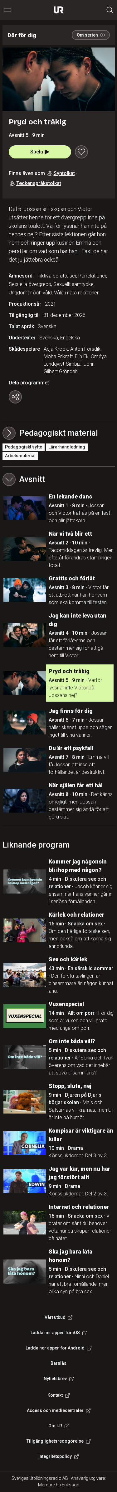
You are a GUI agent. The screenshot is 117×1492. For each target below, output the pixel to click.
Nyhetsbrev (55, 1378)
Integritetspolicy (55, 1456)
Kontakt (55, 1395)
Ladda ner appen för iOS (55, 1332)
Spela (36, 152)
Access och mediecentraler (55, 1410)
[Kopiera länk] (15, 396)
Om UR (55, 1425)
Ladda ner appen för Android (55, 1347)
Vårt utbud (55, 1317)
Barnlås (58, 1363)
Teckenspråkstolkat (38, 183)
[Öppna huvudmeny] (7, 10)
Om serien (87, 35)
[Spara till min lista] (81, 151)
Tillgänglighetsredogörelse (55, 1441)
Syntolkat (64, 173)
